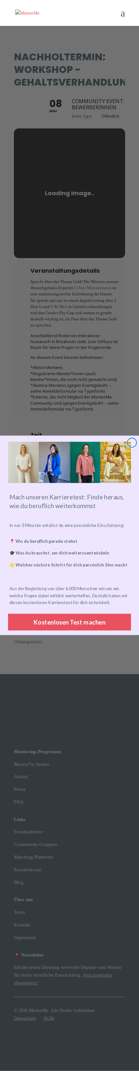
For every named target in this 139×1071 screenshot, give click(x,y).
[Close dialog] (132, 442)
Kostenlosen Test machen (70, 622)
